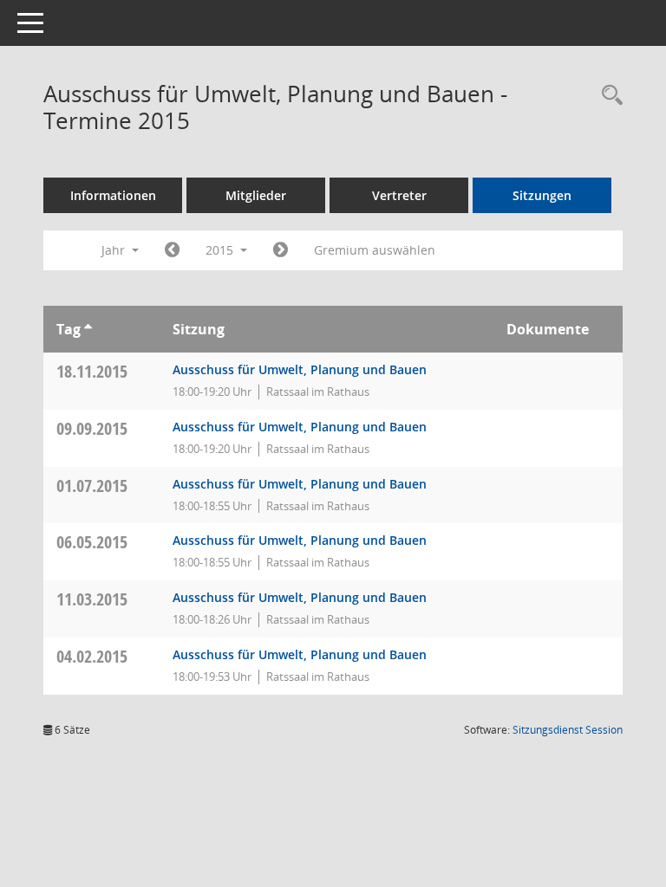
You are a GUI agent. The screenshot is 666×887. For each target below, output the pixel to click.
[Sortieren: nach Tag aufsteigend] (88, 329)
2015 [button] (221, 250)
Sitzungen (542, 195)
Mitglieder (255, 195)
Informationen (113, 195)
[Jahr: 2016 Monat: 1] (280, 250)
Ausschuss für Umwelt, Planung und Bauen (300, 369)
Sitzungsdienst (568, 729)
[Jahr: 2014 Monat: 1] (172, 250)
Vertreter (399, 195)
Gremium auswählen (374, 250)
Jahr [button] (114, 250)
